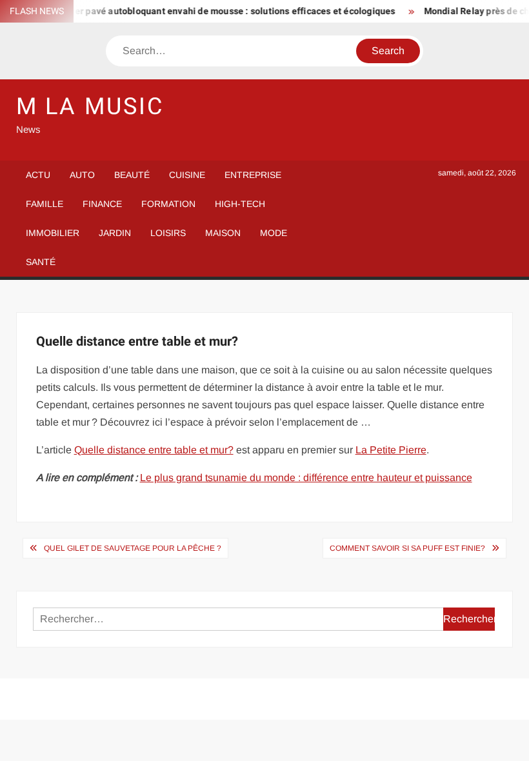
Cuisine (187, 175)
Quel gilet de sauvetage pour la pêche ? (132, 548)
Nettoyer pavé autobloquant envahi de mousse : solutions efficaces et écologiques (215, 11)
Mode (273, 233)
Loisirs (168, 233)
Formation (168, 204)
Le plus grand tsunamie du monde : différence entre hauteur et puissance (306, 477)
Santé (40, 262)
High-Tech (240, 204)
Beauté (132, 175)
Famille (44, 204)
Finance (102, 204)
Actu (38, 175)
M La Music (90, 107)
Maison (223, 233)
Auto (82, 175)
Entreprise (253, 175)
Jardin (115, 233)
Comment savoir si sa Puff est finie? (407, 548)
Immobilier (52, 233)
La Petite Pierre (390, 449)
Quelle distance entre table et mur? (154, 449)
